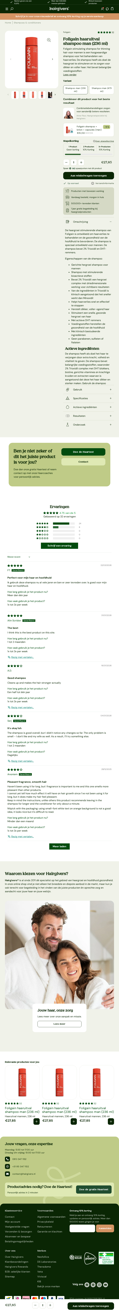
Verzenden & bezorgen (18, 1231)
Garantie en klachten (49, 1231)
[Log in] (102, 9)
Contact (83, 461)
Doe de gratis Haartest (93, 1189)
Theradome (44, 1266)
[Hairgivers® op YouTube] (105, 1284)
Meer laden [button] (59, 846)
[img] (14, 565)
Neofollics (43, 1256)
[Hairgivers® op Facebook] (86, 1284)
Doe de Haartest (83, 451)
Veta (40, 1271)
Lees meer (59, 1024)
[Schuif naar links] (52, 59)
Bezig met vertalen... (22, 657)
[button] (7, 9)
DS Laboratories (46, 1261)
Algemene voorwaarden (51, 1216)
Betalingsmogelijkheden (19, 1241)
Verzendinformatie (104, 183)
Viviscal (42, 1276)
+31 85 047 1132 (20, 1166)
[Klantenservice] (107, 9)
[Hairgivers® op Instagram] (99, 1284)
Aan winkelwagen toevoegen (89, 175)
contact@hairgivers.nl (23, 1173)
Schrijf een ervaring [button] (60, 545)
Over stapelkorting (104, 141)
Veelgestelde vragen (17, 1226)
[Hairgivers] (59, 9)
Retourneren (44, 1226)
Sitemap (10, 1276)
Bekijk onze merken (48, 1286)
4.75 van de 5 (68, 513)
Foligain (66, 32)
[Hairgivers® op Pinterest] (93, 1284)
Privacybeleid (45, 1221)
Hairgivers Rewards (16, 1266)
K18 (39, 1281)
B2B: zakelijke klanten (17, 1271)
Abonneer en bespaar (18, 1236)
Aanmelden (105, 1228)
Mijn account (12, 1221)
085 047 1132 (19, 1159)
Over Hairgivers (14, 1256)
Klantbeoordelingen (16, 1261)
